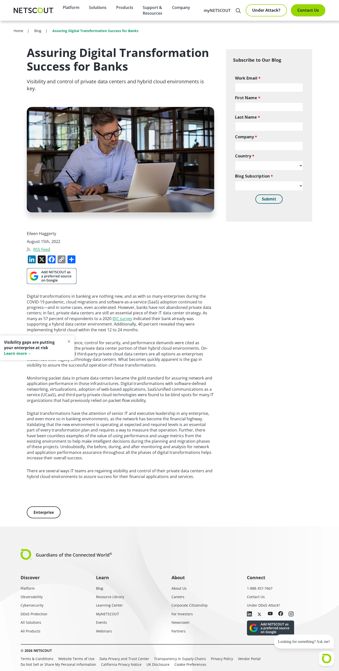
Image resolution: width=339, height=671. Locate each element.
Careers (177, 596)
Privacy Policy (222, 658)
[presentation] (97, 7)
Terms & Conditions (37, 658)
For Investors (182, 614)
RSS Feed (41, 249)
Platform (71, 7)
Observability (32, 596)
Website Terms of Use (76, 658)
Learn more (15, 353)
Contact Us (308, 10)
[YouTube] (270, 614)
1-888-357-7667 (259, 588)
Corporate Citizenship (189, 605)
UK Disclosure (158, 664)
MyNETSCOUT (107, 614)
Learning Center (109, 605)
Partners (178, 631)
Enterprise (44, 512)
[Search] (238, 10)
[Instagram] (291, 614)
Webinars (104, 631)
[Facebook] (280, 614)
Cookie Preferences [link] (190, 664)
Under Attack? (266, 10)
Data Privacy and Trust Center (124, 658)
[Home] (33, 10)
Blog (99, 588)
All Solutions (31, 622)
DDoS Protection (34, 614)
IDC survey (122, 318)
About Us (179, 588)
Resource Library (110, 596)
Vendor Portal (249, 658)
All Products (30, 631)
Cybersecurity (32, 605)
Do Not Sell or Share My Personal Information (58, 664)
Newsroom (180, 622)
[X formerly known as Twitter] (259, 614)
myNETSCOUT (217, 10)
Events (101, 622)
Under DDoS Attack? (263, 605)
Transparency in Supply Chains (180, 658)
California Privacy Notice (121, 664)
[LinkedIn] (249, 614)
